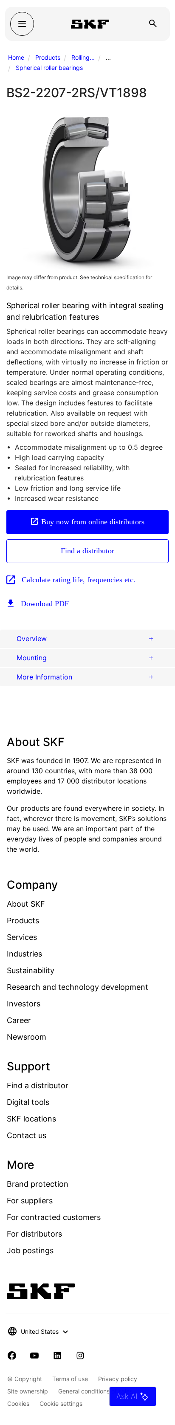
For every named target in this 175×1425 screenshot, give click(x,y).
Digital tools (28, 1102)
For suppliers (30, 1200)
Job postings (30, 1250)
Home (16, 57)
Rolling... (83, 57)
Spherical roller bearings (49, 67)
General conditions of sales (95, 1391)
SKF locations (31, 1118)
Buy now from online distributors (92, 521)
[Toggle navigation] (22, 24)
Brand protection (37, 1183)
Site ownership (27, 1391)
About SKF (26, 903)
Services (22, 937)
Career (19, 1020)
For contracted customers (54, 1217)
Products (47, 57)
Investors (23, 1003)
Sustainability (30, 970)
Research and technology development (77, 987)
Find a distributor (87, 550)
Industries (24, 953)
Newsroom (26, 1036)
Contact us (26, 1135)
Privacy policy (117, 1378)
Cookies (18, 1403)
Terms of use (70, 1378)
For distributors (34, 1233)
